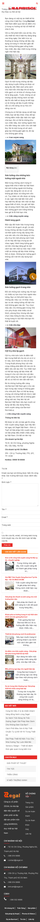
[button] (37, 3)
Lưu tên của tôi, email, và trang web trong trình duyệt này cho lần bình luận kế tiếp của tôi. (19, 538)
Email (5, 517)
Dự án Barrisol (11, 919)
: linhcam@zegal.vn (15, 887)
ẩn (15, 168)
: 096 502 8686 (15, 900)
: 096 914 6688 (13, 856)
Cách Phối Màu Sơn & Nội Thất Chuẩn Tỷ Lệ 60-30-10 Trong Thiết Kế (20, 731)
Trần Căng (12, 774)
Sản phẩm (29, 807)
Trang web (6, 525)
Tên (4, 509)
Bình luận (6, 482)
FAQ (27, 829)
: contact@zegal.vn (15, 860)
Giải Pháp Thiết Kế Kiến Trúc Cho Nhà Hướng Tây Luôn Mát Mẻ (20, 740)
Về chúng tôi (9, 908)
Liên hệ (28, 834)
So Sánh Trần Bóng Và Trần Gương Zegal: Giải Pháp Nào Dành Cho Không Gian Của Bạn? (20, 721)
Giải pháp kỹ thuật (16, 763)
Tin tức (16, 9)
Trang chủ (6, 9)
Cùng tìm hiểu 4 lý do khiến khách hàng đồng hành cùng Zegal (20, 712)
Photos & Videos (28, 914)
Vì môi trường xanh (17, 780)
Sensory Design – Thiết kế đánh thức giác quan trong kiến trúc (19, 747)
